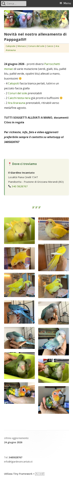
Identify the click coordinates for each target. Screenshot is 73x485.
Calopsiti (14, 83)
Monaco (22, 46)
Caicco (50, 46)
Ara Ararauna (16, 103)
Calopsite (10, 46)
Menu (67, 3)
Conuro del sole (36, 46)
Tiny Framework (22, 473)
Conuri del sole (17, 93)
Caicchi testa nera (19, 98)
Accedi (40, 473)
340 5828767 (20, 186)
